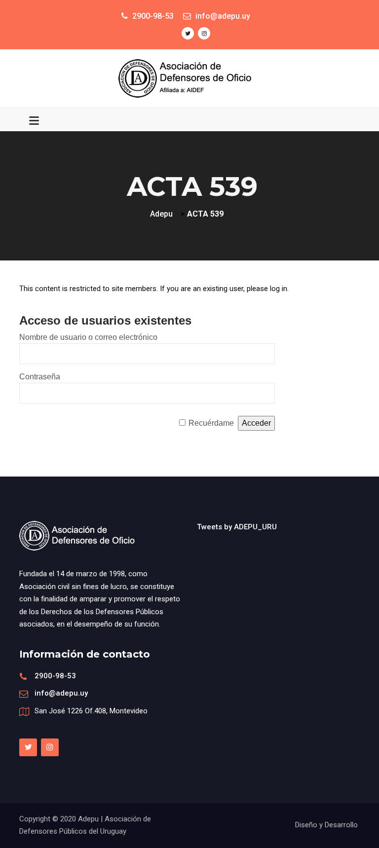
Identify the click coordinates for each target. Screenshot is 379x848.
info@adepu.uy (61, 693)
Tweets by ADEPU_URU (237, 526)
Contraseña (39, 376)
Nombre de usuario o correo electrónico (88, 337)
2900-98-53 (55, 675)
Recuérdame (211, 423)
